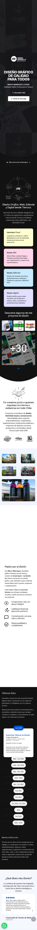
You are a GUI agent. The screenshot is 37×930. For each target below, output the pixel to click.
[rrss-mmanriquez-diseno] (18, 325)
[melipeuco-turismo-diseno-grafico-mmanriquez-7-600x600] (7, 325)
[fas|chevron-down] (18, 368)
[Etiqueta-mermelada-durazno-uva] (30, 325)
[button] (33, 919)
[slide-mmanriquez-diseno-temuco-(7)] (18, 348)
